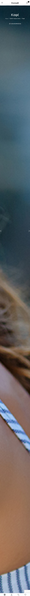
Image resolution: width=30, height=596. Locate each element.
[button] (27, 3)
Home (6, 18)
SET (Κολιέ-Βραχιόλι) (15, 24)
